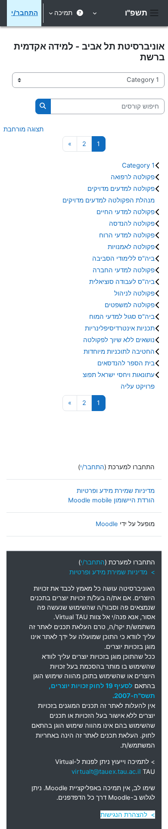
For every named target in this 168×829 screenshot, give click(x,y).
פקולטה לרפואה (133, 177)
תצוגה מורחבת (23, 129)
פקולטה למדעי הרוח (127, 235)
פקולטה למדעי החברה (124, 270)
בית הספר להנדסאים (126, 363)
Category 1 (138, 165)
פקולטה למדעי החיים (125, 212)
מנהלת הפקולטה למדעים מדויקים (108, 200)
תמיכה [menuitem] (63, 13)
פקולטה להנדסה (132, 223)
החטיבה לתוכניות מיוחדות (119, 351)
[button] (95, 13)
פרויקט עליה (138, 386)
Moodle (107, 524)
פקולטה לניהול (134, 293)
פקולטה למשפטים (130, 305)
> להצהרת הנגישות (127, 814)
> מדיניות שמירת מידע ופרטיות (112, 572)
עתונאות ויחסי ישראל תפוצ (119, 375)
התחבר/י (24, 13)
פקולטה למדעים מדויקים (121, 188)
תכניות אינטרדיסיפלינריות (120, 328)
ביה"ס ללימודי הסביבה (123, 258)
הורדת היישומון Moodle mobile (111, 500)
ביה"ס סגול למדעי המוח (122, 316)
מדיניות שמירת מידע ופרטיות (116, 491)
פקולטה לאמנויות (131, 247)
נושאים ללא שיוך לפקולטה (119, 340)
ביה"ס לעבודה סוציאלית (122, 281)
